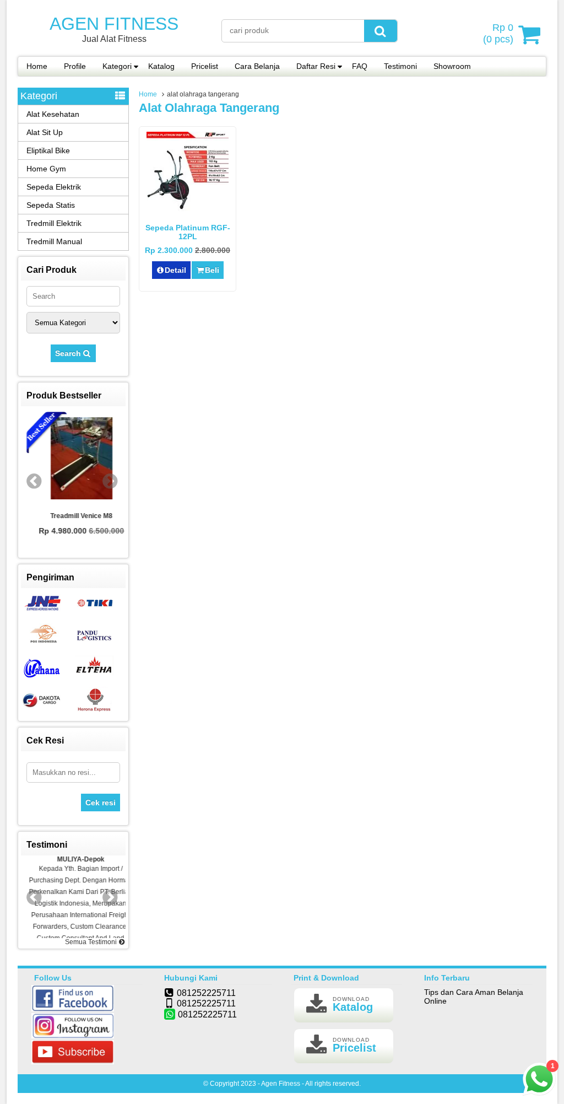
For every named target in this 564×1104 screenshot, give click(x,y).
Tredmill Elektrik (54, 223)
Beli (212, 270)
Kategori (117, 66)
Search (69, 353)
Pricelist (204, 66)
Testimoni (400, 66)
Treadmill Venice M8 (73, 516)
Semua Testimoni (91, 942)
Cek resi (100, 802)
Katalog (161, 66)
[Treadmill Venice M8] (73, 459)
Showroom (452, 66)
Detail (175, 270)
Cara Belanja (257, 66)
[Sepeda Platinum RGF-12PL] (188, 211)
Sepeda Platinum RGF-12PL (187, 232)
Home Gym (46, 168)
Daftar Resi (315, 66)
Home (36, 66)
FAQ (359, 66)
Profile (75, 66)
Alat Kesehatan (52, 114)
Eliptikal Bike (48, 150)
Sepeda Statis (50, 205)
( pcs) (498, 33)
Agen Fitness (114, 24)
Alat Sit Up (44, 132)
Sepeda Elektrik (53, 186)
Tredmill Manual (54, 241)
